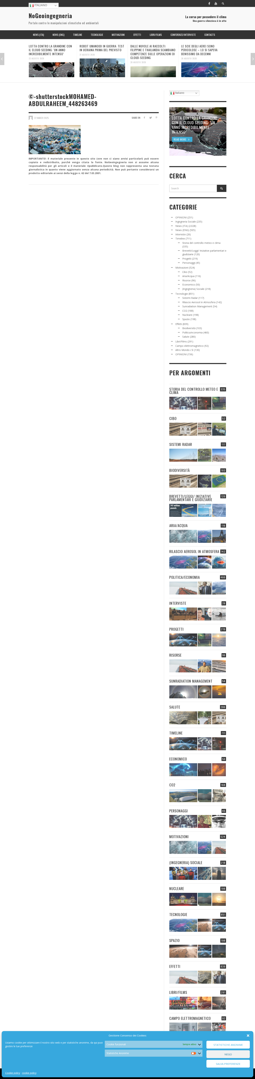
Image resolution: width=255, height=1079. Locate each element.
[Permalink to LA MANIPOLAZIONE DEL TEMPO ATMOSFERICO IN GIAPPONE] (204, 403)
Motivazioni (181, 267)
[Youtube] (215, 3)
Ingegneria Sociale (185, 221)
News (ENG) (182, 230)
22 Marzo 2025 (41, 118)
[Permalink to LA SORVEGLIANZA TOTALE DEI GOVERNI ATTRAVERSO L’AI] (204, 873)
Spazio (186, 319)
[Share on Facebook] (144, 117)
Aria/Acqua (188, 276)
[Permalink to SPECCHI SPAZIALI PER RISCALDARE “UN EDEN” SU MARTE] (204, 925)
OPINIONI (181, 217)
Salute (185, 336)
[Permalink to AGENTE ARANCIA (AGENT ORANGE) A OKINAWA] (183, 717)
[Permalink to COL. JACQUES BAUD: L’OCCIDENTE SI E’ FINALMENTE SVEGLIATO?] (204, 613)
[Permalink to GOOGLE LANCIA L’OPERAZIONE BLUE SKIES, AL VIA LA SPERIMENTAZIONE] (204, 67)
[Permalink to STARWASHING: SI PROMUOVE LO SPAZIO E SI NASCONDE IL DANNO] (219, 951)
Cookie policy (12, 1073)
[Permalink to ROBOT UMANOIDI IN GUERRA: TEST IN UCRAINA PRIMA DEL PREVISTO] (51, 67)
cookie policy (29, 1073)
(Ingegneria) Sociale (193, 289)
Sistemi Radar (190, 298)
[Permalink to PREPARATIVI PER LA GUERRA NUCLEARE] (183, 899)
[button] (248, 1035)
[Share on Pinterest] (156, 117)
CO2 (184, 310)
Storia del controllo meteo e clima (201, 242)
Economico (188, 284)
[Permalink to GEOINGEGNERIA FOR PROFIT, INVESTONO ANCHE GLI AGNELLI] (219, 769)
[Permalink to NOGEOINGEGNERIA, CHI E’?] (183, 613)
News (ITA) (181, 226)
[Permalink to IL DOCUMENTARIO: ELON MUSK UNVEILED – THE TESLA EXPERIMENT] (219, 1003)
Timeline (180, 238)
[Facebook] (209, 3)
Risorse (186, 280)
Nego (228, 1054)
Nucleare (187, 314)
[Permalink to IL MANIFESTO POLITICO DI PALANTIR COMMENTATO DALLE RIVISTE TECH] (219, 873)
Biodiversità (189, 328)
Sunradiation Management (197, 306)
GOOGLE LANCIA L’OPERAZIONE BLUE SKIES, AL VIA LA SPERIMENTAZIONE (204, 48)
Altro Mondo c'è (184, 350)
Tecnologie (181, 293)
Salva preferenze (228, 1064)
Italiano (40, 5)
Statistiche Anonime (228, 1044)
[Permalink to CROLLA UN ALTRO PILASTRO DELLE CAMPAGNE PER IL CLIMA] (219, 795)
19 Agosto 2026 (189, 54)
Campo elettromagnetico (189, 345)
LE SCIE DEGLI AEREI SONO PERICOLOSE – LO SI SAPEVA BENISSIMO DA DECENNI (148, 50)
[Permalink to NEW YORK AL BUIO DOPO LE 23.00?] (204, 769)
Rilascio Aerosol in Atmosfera (198, 302)
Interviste (180, 234)
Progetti (186, 258)
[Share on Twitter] (150, 117)
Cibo (184, 272)
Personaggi (188, 262)
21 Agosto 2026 (36, 54)
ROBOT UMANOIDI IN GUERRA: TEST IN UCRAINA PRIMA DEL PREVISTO (51, 48)
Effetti (178, 324)
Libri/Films (181, 341)
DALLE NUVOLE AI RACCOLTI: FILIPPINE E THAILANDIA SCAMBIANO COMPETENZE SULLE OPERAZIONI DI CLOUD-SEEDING (102, 52)
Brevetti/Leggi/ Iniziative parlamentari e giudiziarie (190, 497)
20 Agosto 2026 (87, 62)
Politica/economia (192, 332)
